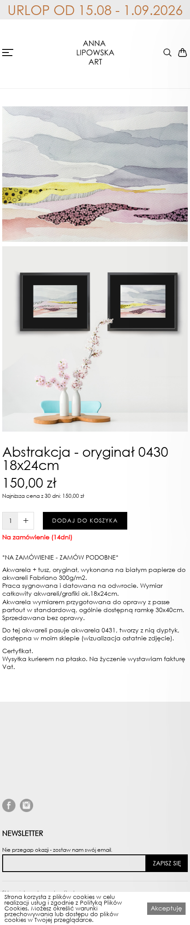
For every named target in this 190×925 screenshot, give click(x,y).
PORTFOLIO (21, 819)
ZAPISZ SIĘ (167, 863)
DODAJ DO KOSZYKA (85, 520)
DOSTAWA (20, 809)
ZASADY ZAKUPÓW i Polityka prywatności (70, 789)
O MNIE (15, 778)
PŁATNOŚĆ (20, 799)
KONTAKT (17, 829)
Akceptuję (166, 908)
